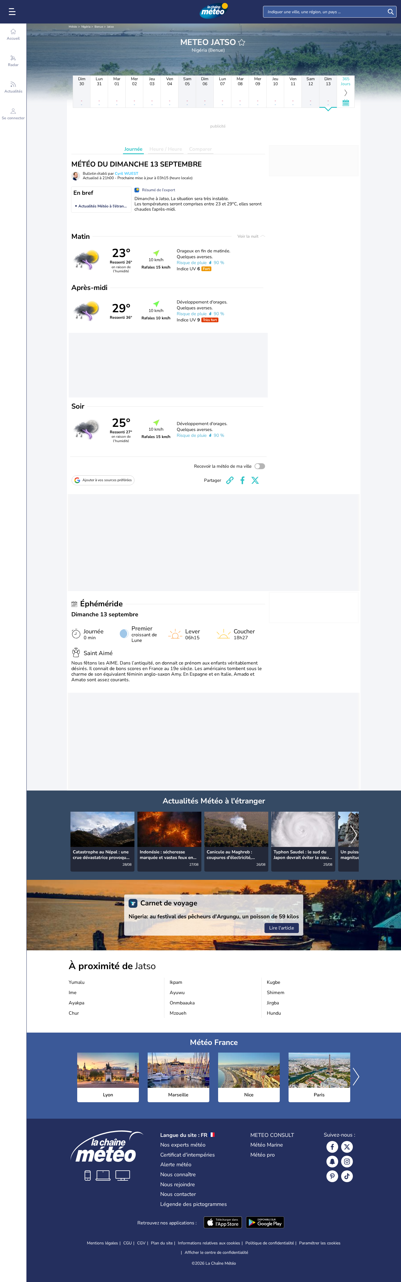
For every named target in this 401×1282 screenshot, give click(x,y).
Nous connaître (178, 1174)
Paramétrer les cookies (320, 1243)
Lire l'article (281, 928)
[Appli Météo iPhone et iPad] (223, 1222)
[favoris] (241, 42)
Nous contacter (178, 1194)
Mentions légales (102, 1243)
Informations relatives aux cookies (209, 1243)
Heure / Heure (165, 149)
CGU (127, 1243)
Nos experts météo (182, 1144)
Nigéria (85, 27)
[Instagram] (347, 1161)
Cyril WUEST (126, 173)
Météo (73, 27)
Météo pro (262, 1154)
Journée (133, 149)
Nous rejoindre (177, 1184)
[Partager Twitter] (255, 480)
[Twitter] (347, 1147)
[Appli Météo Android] (265, 1222)
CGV (141, 1243)
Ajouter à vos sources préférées (107, 480)
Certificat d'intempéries (187, 1154)
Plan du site (162, 1243)
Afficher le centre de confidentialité (216, 1252)
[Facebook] (332, 1147)
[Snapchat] (332, 1161)
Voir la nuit (248, 236)
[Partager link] (230, 480)
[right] (354, 835)
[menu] (13, 11)
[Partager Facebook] (242, 480)
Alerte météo (175, 1164)
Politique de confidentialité (269, 1243)
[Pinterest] (332, 1176)
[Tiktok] (347, 1176)
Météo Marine (266, 1144)
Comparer (200, 149)
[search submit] (391, 12)
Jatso (110, 27)
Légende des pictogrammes (193, 1204)
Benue (99, 27)
